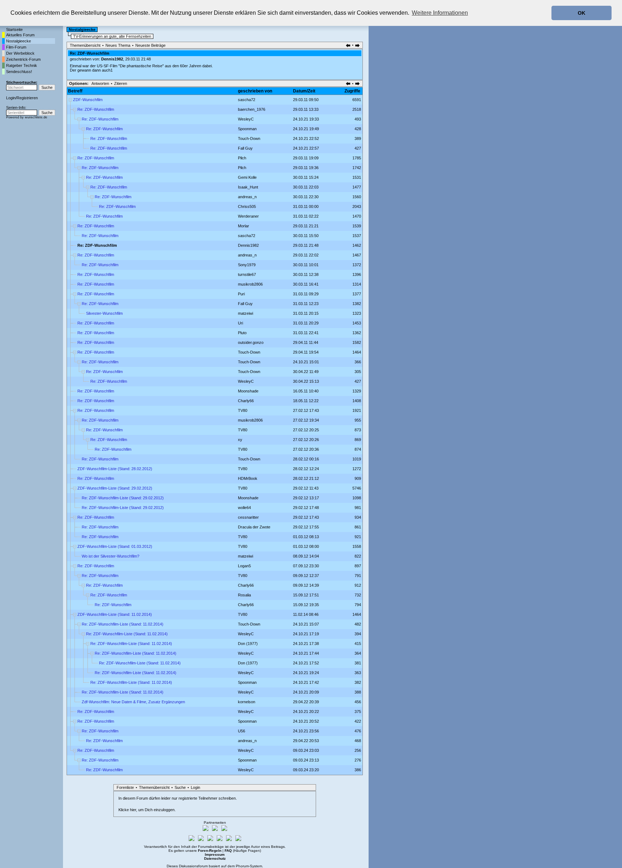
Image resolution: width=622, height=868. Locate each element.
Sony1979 (247, 265)
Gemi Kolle (247, 177)
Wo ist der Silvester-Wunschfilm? (110, 556)
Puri (241, 294)
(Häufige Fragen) (243, 851)
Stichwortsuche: (21, 82)
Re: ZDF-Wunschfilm (95, 109)
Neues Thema (117, 45)
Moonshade (248, 391)
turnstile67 (247, 274)
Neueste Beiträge (150, 45)
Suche (180, 787)
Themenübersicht (85, 45)
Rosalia (244, 595)
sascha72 (246, 99)
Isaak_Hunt (248, 187)
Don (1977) (248, 643)
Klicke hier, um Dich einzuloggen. (147, 810)
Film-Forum (16, 47)
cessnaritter (248, 517)
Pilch (242, 158)
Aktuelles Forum (20, 35)
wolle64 (244, 507)
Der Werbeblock (20, 53)
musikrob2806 (250, 284)
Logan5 (244, 566)
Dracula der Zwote (254, 527)
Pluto (242, 333)
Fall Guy (245, 148)
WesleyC (246, 119)
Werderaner (248, 216)
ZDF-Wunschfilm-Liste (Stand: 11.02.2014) (114, 614)
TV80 (242, 410)
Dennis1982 (112, 59)
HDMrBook (247, 478)
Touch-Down (249, 138)
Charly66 (246, 401)
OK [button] (581, 13)
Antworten (100, 83)
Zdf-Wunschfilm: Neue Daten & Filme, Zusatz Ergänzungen (133, 702)
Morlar (243, 226)
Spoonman (247, 129)
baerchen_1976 (251, 109)
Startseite (14, 29)
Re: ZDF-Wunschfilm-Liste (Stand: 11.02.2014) (122, 624)
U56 (241, 731)
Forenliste (125, 787)
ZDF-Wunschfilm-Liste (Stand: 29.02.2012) (114, 488)
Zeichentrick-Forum (23, 59)
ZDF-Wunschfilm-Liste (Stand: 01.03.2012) (114, 546)
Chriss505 (247, 206)
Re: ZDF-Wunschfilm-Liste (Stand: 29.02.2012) (123, 498)
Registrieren (27, 98)
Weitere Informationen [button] (440, 13)
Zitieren (120, 83)
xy (240, 439)
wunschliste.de (36, 117)
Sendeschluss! (19, 71)
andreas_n (247, 197)
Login (10, 98)
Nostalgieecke (18, 41)
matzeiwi (245, 313)
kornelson (246, 702)
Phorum (242, 866)
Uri (240, 323)
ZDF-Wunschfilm (88, 99)
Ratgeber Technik (21, 65)
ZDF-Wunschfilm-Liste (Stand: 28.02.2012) (114, 469)
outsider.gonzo (250, 342)
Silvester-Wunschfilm (104, 313)
